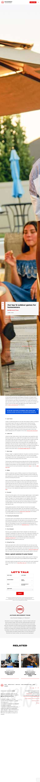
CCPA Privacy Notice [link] (35, 700)
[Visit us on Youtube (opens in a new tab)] (36, 688)
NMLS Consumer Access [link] (26, 684)
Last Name (23, 575)
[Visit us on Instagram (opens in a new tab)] (31, 688)
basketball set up (25, 524)
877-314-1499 (29, 693)
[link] (7, 2)
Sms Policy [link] (18, 684)
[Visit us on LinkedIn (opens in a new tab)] (33, 688)
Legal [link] (5, 684)
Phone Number (10, 579)
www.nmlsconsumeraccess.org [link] (7, 703)
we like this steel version (27, 346)
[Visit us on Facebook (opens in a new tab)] (38, 688)
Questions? (9, 588)
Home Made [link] (11, 317)
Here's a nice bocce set (13, 404)
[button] (38, 2)
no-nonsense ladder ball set (24, 448)
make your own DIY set (16, 388)
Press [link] (34, 684)
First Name (9, 575)
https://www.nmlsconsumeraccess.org (31, 696)
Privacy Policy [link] (11, 684)
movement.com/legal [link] (5, 706)
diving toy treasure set (33, 549)
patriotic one (13, 369)
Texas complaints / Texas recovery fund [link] (32, 698)
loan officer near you (21, 562)
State (22, 579)
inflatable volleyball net (10, 537)
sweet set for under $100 (25, 511)
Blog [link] (6, 317)
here (30, 465)
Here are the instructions (32, 430)
